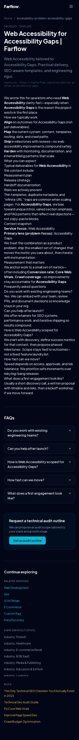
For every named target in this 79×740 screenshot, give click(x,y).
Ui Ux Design (12, 600)
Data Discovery (14, 620)
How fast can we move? (22, 359)
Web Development (16, 587)
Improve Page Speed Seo (20, 715)
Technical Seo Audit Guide (21, 702)
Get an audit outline (27, 540)
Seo (7, 594)
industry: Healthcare (17, 643)
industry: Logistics (16, 675)
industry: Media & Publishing (22, 662)
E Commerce (12, 607)
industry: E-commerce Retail (23, 650)
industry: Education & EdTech (23, 669)
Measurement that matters (24, 262)
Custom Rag (12, 613)
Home (8, 18)
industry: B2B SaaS (16, 656)
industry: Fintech (15, 637)
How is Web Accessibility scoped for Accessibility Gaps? (39, 464)
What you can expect (20, 161)
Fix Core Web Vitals (16, 708)
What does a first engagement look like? (34, 378)
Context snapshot (18, 223)
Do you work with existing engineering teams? (38, 291)
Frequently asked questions (25, 286)
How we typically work (20, 117)
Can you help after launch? (24, 311)
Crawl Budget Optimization (22, 721)
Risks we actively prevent (23, 190)
